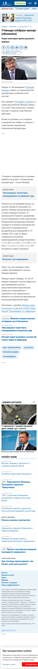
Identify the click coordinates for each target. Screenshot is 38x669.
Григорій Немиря (10, 352)
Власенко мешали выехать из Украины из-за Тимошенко (18, 320)
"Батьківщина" (9, 356)
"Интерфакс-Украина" (24, 101)
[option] (19, 17)
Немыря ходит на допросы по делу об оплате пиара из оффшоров (18, 338)
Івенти (3, 577)
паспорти (28, 347)
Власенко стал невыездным (15, 259)
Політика (12, 26)
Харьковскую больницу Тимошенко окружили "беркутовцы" (15, 484)
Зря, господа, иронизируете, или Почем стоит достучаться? (17, 562)
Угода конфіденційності (10, 585)
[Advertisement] (19, 154)
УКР (30, 3)
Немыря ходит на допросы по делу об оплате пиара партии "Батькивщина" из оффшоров (18, 308)
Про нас (4, 572)
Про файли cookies (8, 664)
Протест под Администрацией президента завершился (18, 550)
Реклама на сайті (7, 575)
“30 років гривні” (22, 8)
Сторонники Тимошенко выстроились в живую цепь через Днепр (16, 498)
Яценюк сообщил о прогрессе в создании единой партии (15, 464)
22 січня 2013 (22, 26)
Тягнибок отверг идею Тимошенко (16, 473)
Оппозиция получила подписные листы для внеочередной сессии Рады (18, 509)
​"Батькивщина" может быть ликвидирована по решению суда (16, 329)
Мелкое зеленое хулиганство (15, 519)
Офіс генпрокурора (12, 347)
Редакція (4, 580)
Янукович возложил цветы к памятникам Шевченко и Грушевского (18, 540)
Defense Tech (7, 8)
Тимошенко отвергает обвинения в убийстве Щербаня (17, 529)
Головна (4, 26)
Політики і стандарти (9, 582)
